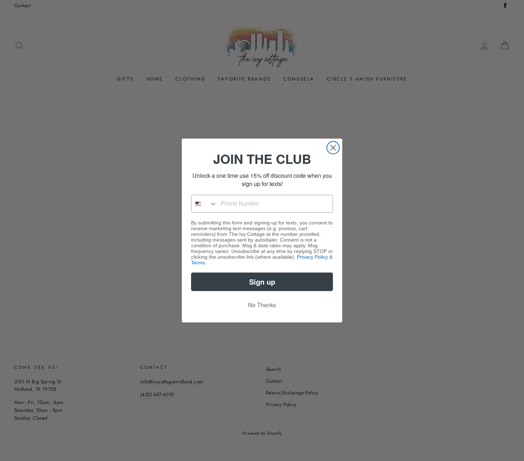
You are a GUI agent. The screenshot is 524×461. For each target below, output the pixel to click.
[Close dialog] (333, 147)
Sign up (262, 281)
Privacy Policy (312, 257)
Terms (198, 262)
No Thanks (262, 305)
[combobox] (204, 203)
